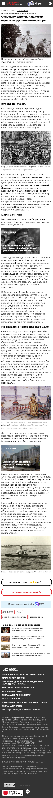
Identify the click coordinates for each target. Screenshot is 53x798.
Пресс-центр (37, 674)
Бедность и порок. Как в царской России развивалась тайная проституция (28, 646)
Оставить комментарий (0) (27, 592)
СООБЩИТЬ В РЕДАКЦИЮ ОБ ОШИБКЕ (21, 710)
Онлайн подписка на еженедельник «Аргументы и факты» (22, 682)
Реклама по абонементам (16, 695)
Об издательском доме (15, 674)
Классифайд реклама (14, 702)
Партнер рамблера (24, 785)
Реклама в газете (24, 687)
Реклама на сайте (12, 691)
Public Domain (26, 62)
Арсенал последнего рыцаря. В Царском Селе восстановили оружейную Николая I (31, 654)
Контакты (7, 687)
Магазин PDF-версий (13, 678)
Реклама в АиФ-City (13, 698)
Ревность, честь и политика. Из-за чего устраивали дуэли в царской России (28, 638)
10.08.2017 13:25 (8, 10)
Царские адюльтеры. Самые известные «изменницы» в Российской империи (27, 629)
